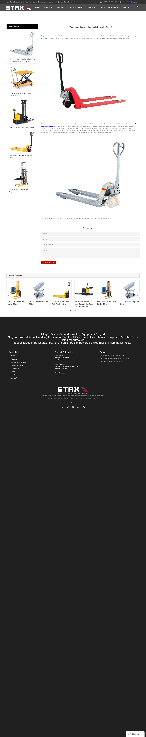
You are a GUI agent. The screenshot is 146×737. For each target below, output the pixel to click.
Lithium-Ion (60, 7)
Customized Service (75, 7)
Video (101, 7)
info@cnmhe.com (123, 2)
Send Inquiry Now (48, 262)
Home (37, 7)
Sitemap (73, 403)
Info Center (112, 7)
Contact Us (126, 7)
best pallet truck (80, 218)
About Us (90, 7)
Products (47, 7)
